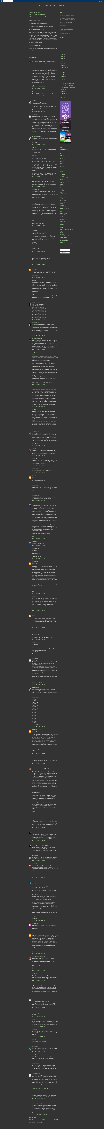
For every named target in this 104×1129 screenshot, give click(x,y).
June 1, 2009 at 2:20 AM (38, 335)
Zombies (61, 242)
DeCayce (62, 166)
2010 (62, 61)
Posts (62, 250)
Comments (63, 252)
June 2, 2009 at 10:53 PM (38, 558)
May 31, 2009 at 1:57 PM (38, 197)
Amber (33, 541)
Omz (61, 198)
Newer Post (31, 1119)
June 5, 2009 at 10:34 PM (38, 877)
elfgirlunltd (34, 114)
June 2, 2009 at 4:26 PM (38, 545)
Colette (61, 163)
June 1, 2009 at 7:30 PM (38, 465)
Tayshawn (62, 218)
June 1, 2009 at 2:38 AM (38, 349)
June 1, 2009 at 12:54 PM (38, 406)
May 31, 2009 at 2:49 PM (38, 264)
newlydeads (62, 193)
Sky (32, 933)
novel (61, 195)
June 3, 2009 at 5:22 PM (38, 694)
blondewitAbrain (35, 881)
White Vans (62, 227)
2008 (62, 97)
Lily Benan (34, 923)
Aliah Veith (34, 147)
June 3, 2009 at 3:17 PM (38, 639)
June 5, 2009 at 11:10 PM (38, 920)
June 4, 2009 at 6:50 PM (38, 763)
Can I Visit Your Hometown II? (68, 83)
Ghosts (61, 176)
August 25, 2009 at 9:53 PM (39, 1060)
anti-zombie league (63, 156)
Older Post (55, 1119)
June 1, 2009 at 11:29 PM (38, 482)
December (64, 65)
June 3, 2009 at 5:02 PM (38, 684)
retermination (62, 206)
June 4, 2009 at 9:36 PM (38, 814)
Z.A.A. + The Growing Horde (68, 78)
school (61, 211)
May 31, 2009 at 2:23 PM (38, 225)
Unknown (34, 561)
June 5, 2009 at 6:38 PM (38, 860)
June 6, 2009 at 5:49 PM (38, 930)
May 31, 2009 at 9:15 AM (38, 144)
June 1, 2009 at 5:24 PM (38, 445)
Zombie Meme (63, 237)
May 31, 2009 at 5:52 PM (38, 277)
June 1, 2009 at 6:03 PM (38, 455)
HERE (40, 45)
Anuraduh (34, 831)
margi (61, 190)
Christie (61, 161)
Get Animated (62, 174)
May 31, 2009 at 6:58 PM (38, 299)
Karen (61, 182)
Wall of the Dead (63, 226)
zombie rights (62, 239)
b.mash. (33, 352)
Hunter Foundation (63, 181)
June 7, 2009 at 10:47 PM (38, 980)
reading (61, 205)
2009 (62, 63)
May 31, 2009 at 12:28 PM (38, 176)
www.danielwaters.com (64, 149)
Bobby (61, 160)
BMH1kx (61, 158)
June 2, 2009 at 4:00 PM (38, 538)
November (64, 67)
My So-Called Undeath (52, 6)
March (63, 91)
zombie (61, 234)
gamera (61, 171)
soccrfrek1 (34, 267)
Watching (34, 855)
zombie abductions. (64, 235)
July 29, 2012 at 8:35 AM (38, 1098)
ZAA (61, 232)
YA (60, 231)
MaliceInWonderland (36, 338)
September (64, 69)
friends (61, 169)
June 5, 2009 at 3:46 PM (38, 852)
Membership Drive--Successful (68, 87)
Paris (33, 100)
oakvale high (62, 197)
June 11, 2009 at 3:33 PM (38, 1016)
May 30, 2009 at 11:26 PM (38, 111)
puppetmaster (34, 863)
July (63, 72)
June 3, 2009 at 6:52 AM (38, 593)
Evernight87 (34, 322)
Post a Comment (32, 1117)
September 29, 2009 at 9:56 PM (40, 1070)
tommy (61, 224)
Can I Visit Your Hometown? (68, 85)
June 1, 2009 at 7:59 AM (38, 384)
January (64, 95)
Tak (60, 216)
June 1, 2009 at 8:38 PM (38, 472)
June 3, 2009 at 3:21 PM (38, 655)
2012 (62, 58)
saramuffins (34, 687)
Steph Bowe (34, 59)
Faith (61, 168)
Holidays (61, 179)
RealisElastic (34, 431)
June (63, 74)
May (63, 76)
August (64, 70)
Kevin (61, 184)
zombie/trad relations (64, 240)
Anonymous (34, 998)
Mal (60, 189)
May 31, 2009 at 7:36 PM (38, 319)
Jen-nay (33, 729)
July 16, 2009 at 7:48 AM (38, 1051)
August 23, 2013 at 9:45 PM (39, 1114)
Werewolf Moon (35, 136)
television (62, 221)
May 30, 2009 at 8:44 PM (38, 88)
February (64, 93)
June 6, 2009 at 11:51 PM (38, 953)
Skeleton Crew (63, 213)
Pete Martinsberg (63, 200)
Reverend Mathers (63, 208)
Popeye (61, 203)
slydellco (61, 214)
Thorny (61, 222)
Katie (33, 448)
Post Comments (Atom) (39, 1122)
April (63, 89)
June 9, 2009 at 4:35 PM (38, 1007)
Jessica (33, 613)
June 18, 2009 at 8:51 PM (38, 1026)
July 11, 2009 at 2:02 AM (38, 1043)
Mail (60, 187)
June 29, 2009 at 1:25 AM (38, 1036)
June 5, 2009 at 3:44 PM (38, 840)
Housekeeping (65, 81)
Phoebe (61, 202)
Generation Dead (63, 173)
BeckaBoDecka (35, 1073)
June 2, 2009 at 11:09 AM (38, 500)
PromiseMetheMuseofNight (37, 766)
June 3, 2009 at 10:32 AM (38, 610)
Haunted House (63, 177)
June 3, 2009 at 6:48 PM (38, 726)
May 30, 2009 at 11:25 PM (38, 97)
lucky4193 (34, 1046)
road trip (61, 210)
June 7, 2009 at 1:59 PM (38, 970)
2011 (62, 60)
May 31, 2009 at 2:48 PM (38, 251)
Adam (61, 155)
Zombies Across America (67, 79)
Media (61, 192)
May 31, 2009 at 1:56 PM (38, 186)
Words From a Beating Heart (65, 229)
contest (61, 164)
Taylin (33, 475)
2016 (62, 56)
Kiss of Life (62, 185)
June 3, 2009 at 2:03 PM (38, 627)
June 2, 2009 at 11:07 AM (38, 492)
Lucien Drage (34, 503)
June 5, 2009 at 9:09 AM (38, 827)
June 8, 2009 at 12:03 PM (38, 994)
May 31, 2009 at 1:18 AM (38, 133)
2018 (62, 54)
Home (43, 1119)
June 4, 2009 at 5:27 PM (38, 753)
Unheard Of (34, 302)
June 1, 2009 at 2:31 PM (38, 428)
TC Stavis (62, 219)
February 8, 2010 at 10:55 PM (40, 1088)
